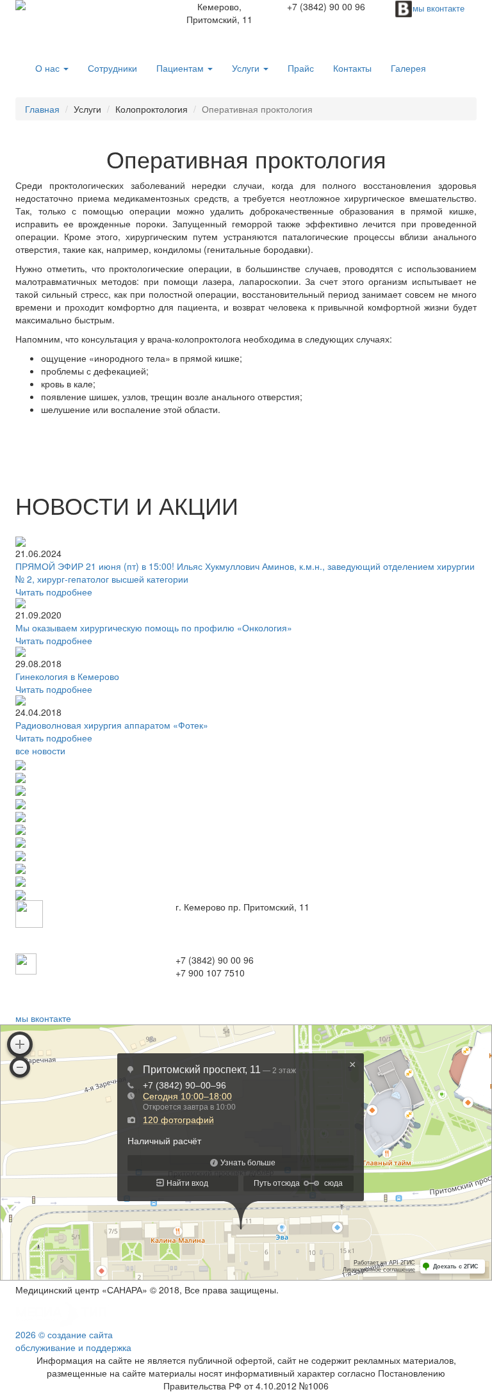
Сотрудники (112, 67)
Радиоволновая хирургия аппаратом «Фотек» (111, 724)
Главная (42, 108)
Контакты (352, 67)
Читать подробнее (53, 591)
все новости (40, 750)
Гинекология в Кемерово (67, 676)
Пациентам (181, 67)
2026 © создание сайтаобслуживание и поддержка (73, 1341)
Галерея (408, 67)
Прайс (301, 67)
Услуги (247, 67)
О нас (48, 67)
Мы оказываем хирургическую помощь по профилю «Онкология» (153, 627)
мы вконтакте (43, 1018)
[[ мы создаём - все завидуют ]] (63, 1313)
